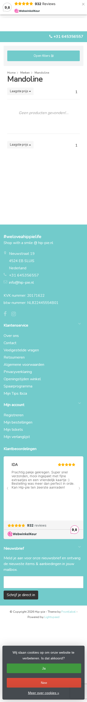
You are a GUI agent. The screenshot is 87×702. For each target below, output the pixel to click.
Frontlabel (68, 612)
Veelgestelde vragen (21, 350)
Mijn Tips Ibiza (15, 393)
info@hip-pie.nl (21, 282)
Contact (10, 343)
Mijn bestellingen (18, 422)
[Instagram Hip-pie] (15, 314)
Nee (44, 683)
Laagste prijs (19, 91)
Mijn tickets (13, 429)
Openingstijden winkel (22, 379)
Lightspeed (51, 617)
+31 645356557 (68, 36)
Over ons (11, 335)
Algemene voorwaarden (24, 364)
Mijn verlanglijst (17, 436)
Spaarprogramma (18, 386)
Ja (44, 668)
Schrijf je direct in (21, 595)
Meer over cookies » (43, 693)
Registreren (13, 415)
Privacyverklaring (18, 371)
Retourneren (14, 357)
